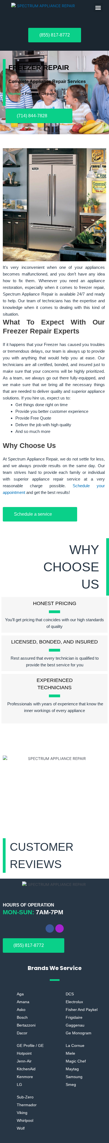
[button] (98, 7)
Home (14, 93)
